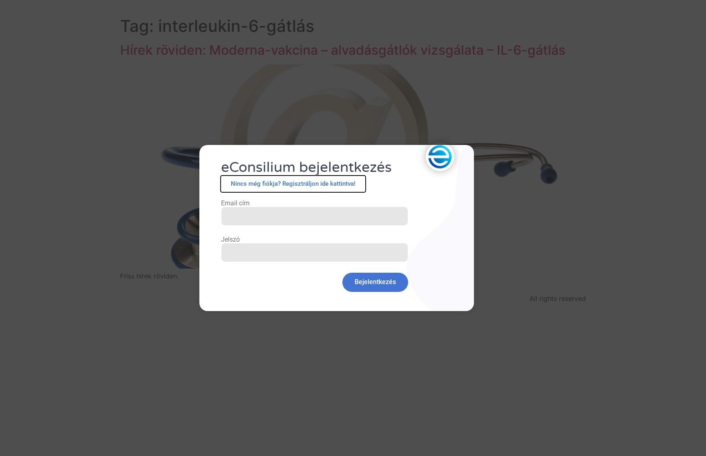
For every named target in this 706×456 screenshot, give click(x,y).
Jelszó (230, 239)
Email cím (235, 203)
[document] (353, 228)
